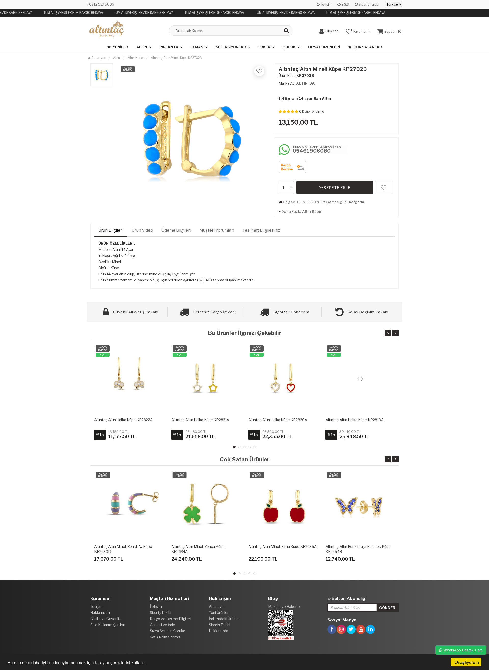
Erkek (264, 47)
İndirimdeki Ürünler (224, 618)
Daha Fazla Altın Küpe (301, 211)
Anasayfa (98, 58)
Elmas (197, 47)
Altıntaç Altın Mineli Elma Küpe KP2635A (205, 546)
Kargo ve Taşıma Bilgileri (170, 618)
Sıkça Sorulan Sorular (167, 631)
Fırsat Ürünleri (324, 47)
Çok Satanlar (367, 47)
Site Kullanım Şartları (107, 625)
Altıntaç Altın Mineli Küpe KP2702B (176, 58)
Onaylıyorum (467, 662)
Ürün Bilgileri (110, 230)
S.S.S (345, 4)
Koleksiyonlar (230, 47)
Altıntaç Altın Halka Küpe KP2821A (200, 420)
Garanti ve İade (162, 625)
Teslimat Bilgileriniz (261, 230)
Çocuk (289, 47)
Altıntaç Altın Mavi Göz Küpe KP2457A (357, 546)
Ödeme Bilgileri (176, 230)
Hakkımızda (100, 612)
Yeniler (120, 47)
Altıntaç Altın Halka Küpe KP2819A (354, 420)
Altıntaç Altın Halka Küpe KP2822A (123, 420)
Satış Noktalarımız (165, 637)
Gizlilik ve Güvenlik (105, 618)
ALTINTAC (305, 83)
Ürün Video (142, 230)
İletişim (326, 4)
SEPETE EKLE (336, 187)
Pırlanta (168, 47)
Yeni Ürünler (219, 612)
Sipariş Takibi (368, 4)
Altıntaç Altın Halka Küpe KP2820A (277, 420)
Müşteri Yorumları (216, 230)
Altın (141, 47)
